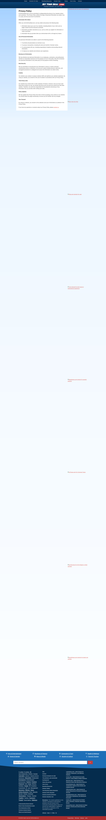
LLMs (86, 818)
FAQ (43, 771)
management (34, 788)
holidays (21, 786)
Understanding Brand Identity (26, 803)
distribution (21, 778)
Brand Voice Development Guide (27, 805)
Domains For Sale (33, 1)
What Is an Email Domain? (25, 812)
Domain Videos (46, 788)
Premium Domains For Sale (49, 775)
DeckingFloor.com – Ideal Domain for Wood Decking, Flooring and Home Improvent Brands (76, 806)
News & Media (41, 756)
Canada (35, 774)
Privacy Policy (71, 818)
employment (35, 778)
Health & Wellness (93, 753)
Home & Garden (15, 756)
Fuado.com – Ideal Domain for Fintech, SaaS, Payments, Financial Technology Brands (75, 801)
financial (21, 784)
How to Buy (73, 1)
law (29, 788)
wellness (34, 800)
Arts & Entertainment (14, 753)
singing (25, 794)
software (30, 794)
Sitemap (82, 818)
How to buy (45, 784)
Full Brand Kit (45, 780)
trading (21, 798)
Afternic (44, 812)
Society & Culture (67, 756)
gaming (34, 784)
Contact (80, 1)
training (26, 798)
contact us (56, 107)
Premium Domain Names (25, 810)
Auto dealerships (23, 774)
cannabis (22, 776)
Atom (48, 812)
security (35, 792)
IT (26, 788)
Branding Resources (47, 1)
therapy (29, 796)
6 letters (26, 772)
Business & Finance (41, 753)
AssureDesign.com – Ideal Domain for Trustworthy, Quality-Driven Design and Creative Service (76, 786)
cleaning (27, 776)
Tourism (34, 796)
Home (25, 1)
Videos (66, 1)
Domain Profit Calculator (48, 792)
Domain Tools (57, 1)
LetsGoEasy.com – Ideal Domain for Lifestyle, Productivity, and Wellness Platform (75, 773)
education (28, 778)
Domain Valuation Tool (47, 796)
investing (33, 786)
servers (21, 794)
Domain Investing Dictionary (49, 794)
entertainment (30, 780)
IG (56, 812)
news (32, 790)
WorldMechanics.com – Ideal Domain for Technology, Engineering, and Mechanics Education (76, 796)
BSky (53, 812)
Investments (22, 788)
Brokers (30, 774)
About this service (46, 782)
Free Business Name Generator (50, 790)
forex (29, 784)
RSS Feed (77, 818)
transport (32, 798)
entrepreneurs (22, 782)
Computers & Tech (67, 753)
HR (30, 786)
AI (30, 772)
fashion (28, 782)
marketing (22, 790)
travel (21, 800)
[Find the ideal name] (90, 762)
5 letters (21, 772)
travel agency (27, 800)
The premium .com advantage (49, 778)
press (30, 792)
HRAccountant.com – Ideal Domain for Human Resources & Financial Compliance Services (76, 791)
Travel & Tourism (93, 756)
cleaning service (34, 776)
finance (34, 782)
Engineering (22, 780)
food (26, 784)
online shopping (24, 792)
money (27, 790)
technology (22, 796)
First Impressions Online (24, 808)
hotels (26, 786)
